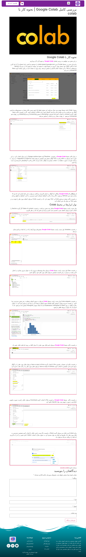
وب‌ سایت (74, 513)
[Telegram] (17, 546)
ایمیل (75, 506)
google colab (64, 467)
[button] (68, 3)
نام (75, 499)
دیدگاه (74, 478)
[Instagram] (13, 546)
